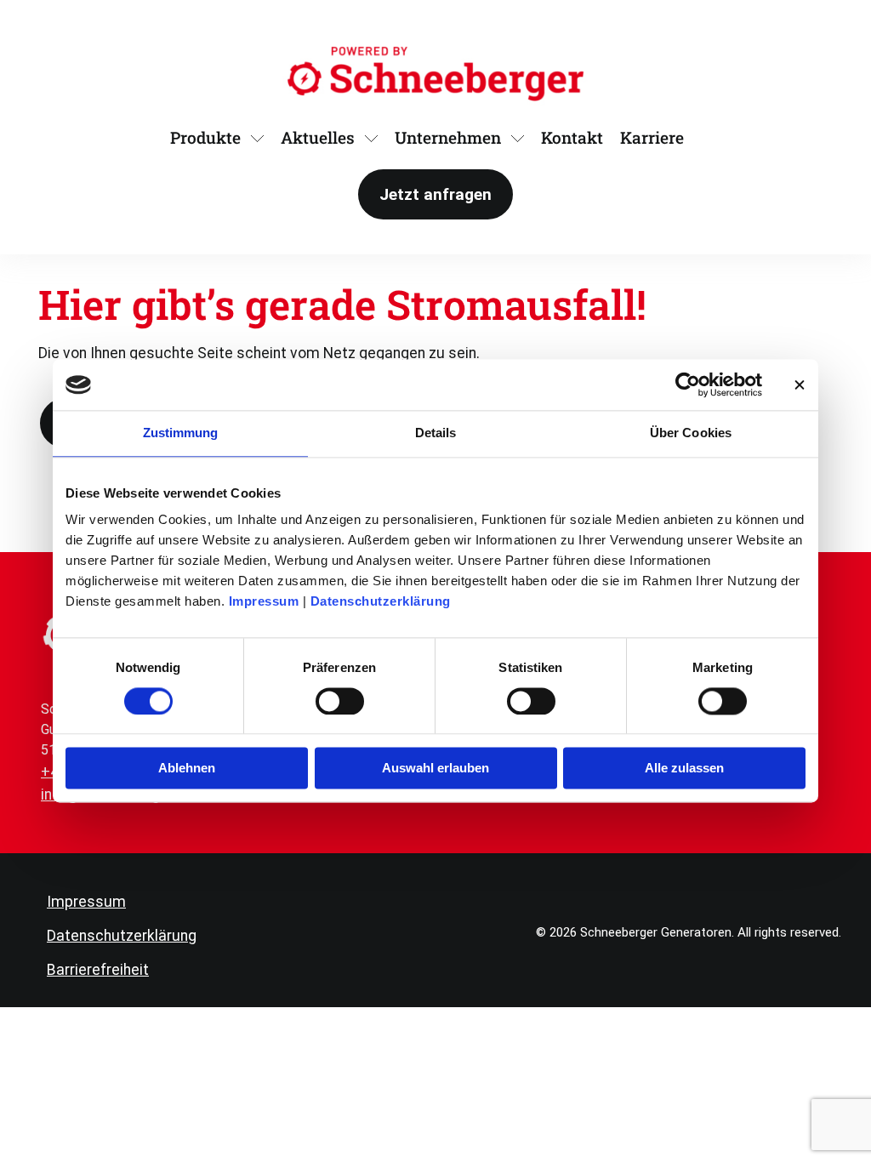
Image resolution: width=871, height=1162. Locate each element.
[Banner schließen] (800, 384)
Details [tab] (436, 432)
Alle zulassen (684, 768)
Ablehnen (186, 768)
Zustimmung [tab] (181, 432)
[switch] (340, 701)
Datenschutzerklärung (380, 601)
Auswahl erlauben (435, 768)
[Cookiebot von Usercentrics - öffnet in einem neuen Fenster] (687, 384)
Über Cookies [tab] (691, 432)
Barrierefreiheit (98, 969)
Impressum (264, 601)
